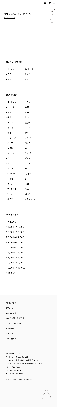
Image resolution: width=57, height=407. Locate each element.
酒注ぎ (10, 163)
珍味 (27, 132)
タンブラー (29, 74)
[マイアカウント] (45, 3)
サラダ (27, 101)
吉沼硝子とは (11, 303)
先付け (10, 117)
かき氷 (10, 147)
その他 (28, 79)
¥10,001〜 (12, 272)
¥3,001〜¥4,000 (15, 237)
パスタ (27, 142)
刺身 (9, 112)
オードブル (11, 101)
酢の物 (10, 127)
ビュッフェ (11, 173)
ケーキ (10, 122)
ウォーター (29, 153)
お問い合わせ (11, 338)
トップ (6, 4)
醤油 (9, 132)
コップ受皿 (12, 188)
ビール (27, 178)
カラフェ (10, 183)
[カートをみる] (49, 3)
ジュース (11, 153)
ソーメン (10, 193)
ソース (27, 127)
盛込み (10, 168)
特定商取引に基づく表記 (15, 318)
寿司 (27, 107)
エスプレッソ (30, 198)
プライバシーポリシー (13, 323)
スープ (10, 142)
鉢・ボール (29, 68)
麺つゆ (28, 193)
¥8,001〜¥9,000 (15, 262)
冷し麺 (28, 163)
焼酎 (27, 183)
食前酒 (28, 173)
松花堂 (10, 198)
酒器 (9, 74)
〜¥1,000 (11, 221)
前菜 (27, 112)
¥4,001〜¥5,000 (15, 242)
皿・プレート (12, 68)
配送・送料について (13, 328)
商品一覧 (9, 308)
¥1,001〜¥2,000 (15, 226)
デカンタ (28, 158)
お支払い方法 (11, 313)
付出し (28, 117)
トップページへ (9, 17)
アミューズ (11, 137)
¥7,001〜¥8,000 (15, 257)
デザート (11, 107)
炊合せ (28, 122)
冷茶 (27, 188)
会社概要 (9, 333)
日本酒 (10, 178)
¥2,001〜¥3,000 (15, 231)
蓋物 (9, 79)
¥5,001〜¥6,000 (15, 247)
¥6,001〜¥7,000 (15, 252)
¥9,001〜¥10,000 (16, 267)
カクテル (11, 158)
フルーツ (28, 137)
